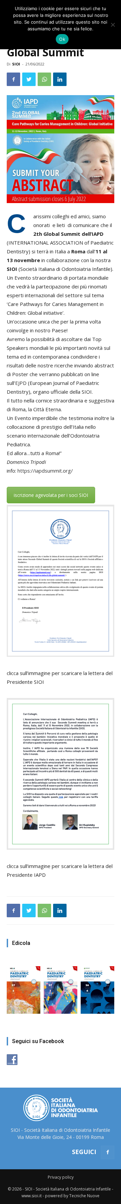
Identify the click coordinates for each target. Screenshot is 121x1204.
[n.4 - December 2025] (97, 986)
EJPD (21, 383)
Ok (62, 39)
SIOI (16, 63)
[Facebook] (107, 1152)
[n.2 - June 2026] (23, 986)
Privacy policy (61, 1177)
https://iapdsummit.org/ (45, 470)
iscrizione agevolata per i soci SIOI (51, 495)
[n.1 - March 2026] (60, 986)
